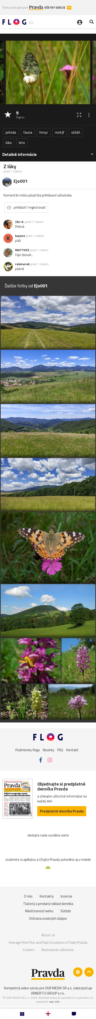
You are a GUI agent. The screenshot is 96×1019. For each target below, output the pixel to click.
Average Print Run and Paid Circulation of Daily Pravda (48, 942)
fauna (27, 132)
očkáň (75, 132)
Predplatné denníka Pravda (62, 811)
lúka (9, 142)
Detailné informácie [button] (19, 154)
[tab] (48, 152)
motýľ (59, 132)
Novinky (48, 750)
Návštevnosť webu (39, 910)
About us (48, 935)
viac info (54, 1001)
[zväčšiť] (79, 115)
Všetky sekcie (55, 7)
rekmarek (22, 264)
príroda (11, 132)
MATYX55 (22, 250)
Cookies (28, 949)
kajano (20, 235)
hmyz (43, 132)
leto (22, 142)
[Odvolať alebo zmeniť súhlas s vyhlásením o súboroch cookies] (77, 972)
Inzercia (66, 896)
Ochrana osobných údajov (48, 918)
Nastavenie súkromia (57, 949)
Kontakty (47, 896)
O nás (28, 896)
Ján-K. (19, 221)
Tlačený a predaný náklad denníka (48, 903)
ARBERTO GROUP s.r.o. (48, 993)
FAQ (60, 750)
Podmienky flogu (27, 750)
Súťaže (65, 910)
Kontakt (72, 750)
